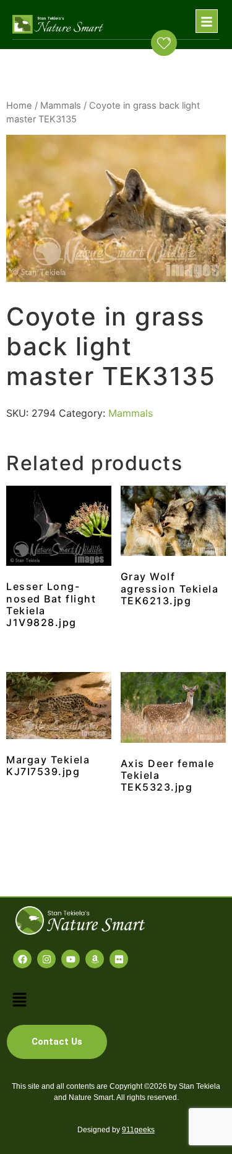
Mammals (60, 105)
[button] (206, 21)
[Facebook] (22, 959)
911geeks (138, 1129)
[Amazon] (94, 959)
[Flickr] (119, 959)
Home (19, 105)
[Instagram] (46, 959)
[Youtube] (70, 959)
